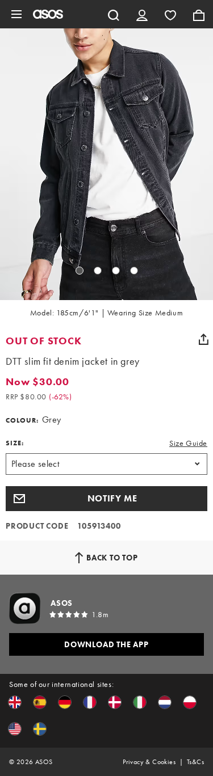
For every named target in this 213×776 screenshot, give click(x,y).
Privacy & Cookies (149, 761)
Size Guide (188, 443)
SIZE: (15, 443)
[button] (106, 498)
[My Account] (142, 14)
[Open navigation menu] (16, 14)
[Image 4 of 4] (134, 271)
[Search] (113, 14)
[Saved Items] (170, 14)
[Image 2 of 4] (98, 271)
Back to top (112, 558)
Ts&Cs (195, 761)
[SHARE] (203, 339)
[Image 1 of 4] (79, 271)
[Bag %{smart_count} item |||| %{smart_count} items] (199, 14)
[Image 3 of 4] (116, 271)
